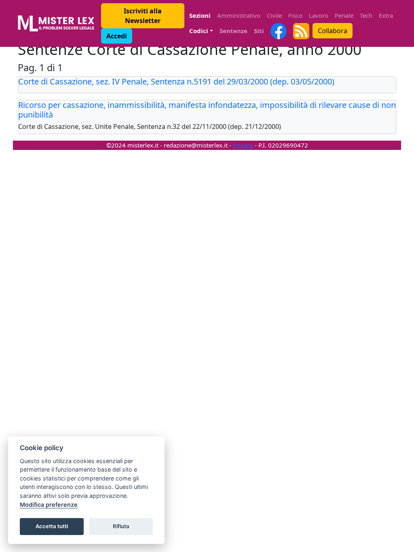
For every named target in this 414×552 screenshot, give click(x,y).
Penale (344, 15)
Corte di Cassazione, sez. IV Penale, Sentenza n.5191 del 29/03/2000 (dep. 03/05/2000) (176, 81)
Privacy (243, 145)
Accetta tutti (52, 526)
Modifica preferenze (49, 504)
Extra (386, 15)
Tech (366, 15)
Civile (274, 15)
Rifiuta (121, 526)
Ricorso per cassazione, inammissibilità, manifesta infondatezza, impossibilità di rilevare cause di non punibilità (207, 109)
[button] (142, 15)
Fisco (295, 15)
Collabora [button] (332, 30)
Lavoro (318, 15)
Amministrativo (238, 15)
